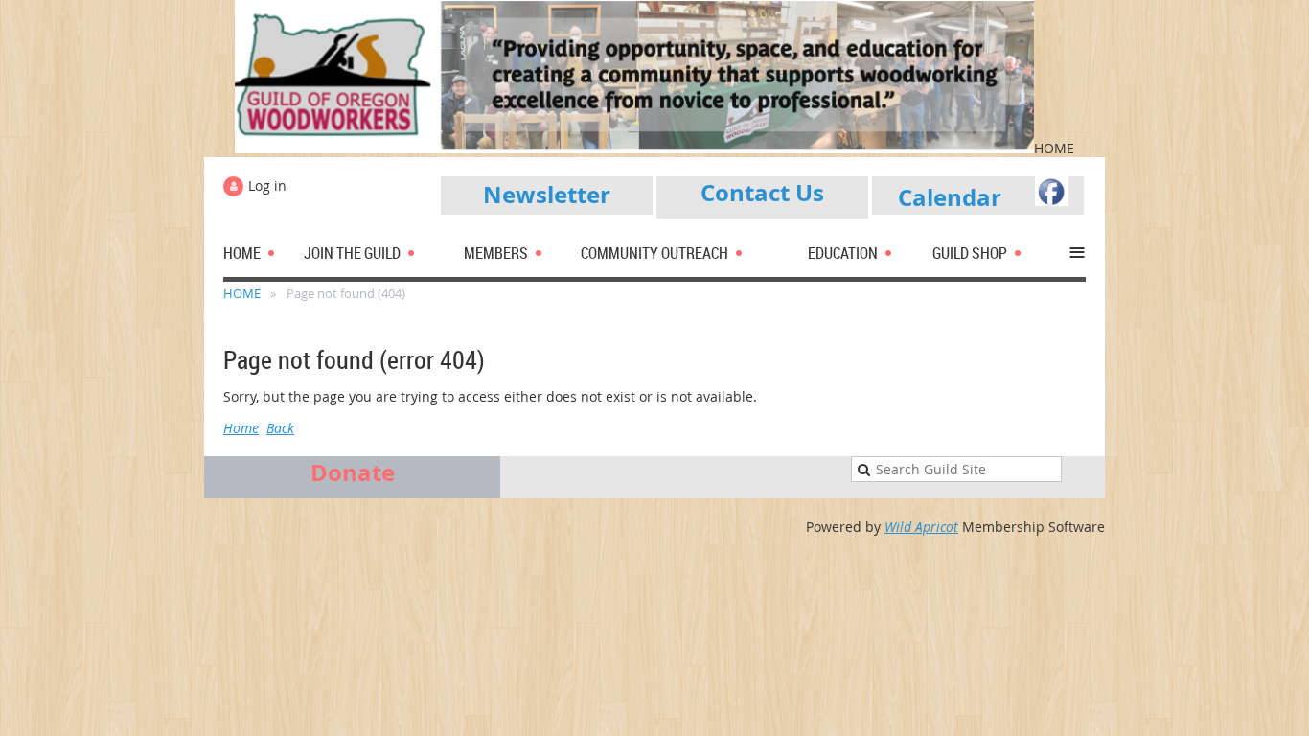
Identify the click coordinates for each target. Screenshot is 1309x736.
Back (280, 428)
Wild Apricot (921, 527)
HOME (242, 293)
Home (241, 428)
